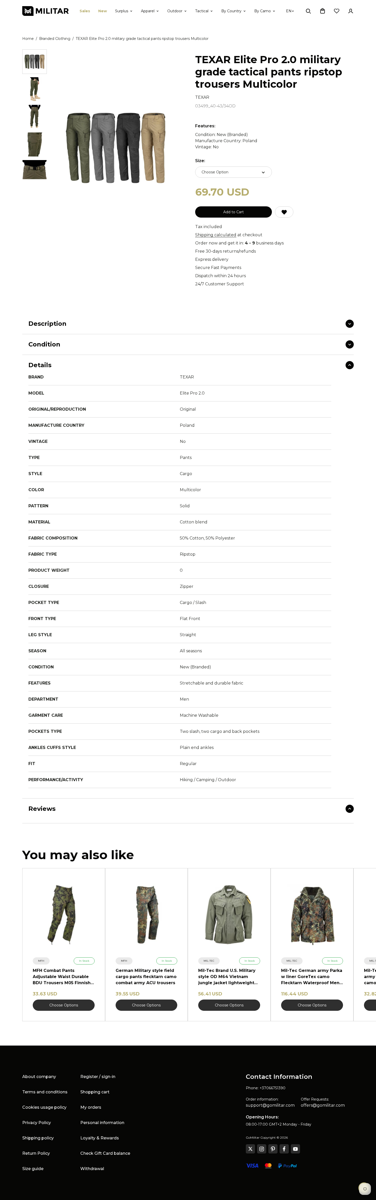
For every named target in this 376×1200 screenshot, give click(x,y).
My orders (90, 1107)
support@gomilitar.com (270, 1105)
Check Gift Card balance (105, 1153)
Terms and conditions (45, 1092)
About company (39, 1076)
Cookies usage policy (44, 1107)
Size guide (32, 1168)
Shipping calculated (215, 234)
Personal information (102, 1122)
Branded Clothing (54, 38)
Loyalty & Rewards (99, 1138)
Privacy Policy (36, 1122)
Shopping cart (94, 1092)
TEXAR (202, 97)
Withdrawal (92, 1168)
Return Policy (36, 1153)
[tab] (34, 61)
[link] (41, 961)
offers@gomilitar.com (323, 1105)
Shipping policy (38, 1138)
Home (28, 38)
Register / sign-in (97, 1076)
